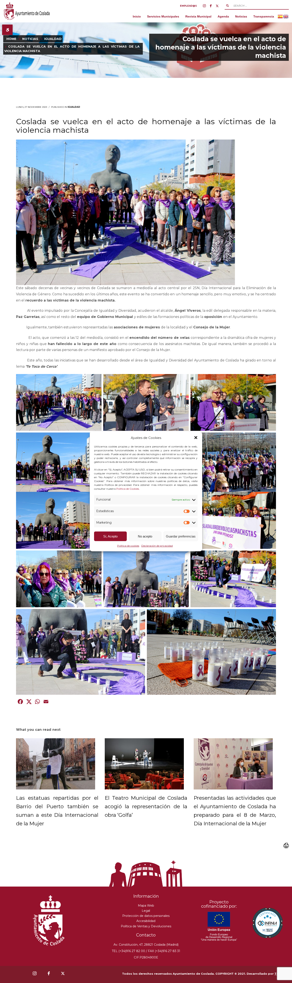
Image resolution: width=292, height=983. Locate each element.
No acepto (145, 536)
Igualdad (74, 107)
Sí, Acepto (110, 536)
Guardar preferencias (181, 536)
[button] (196, 437)
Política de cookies (128, 545)
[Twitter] (217, 6)
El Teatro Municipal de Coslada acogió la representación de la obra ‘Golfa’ (146, 806)
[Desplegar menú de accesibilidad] (7, 30)
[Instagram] (204, 6)
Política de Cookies (127, 488)
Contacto (146, 935)
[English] (286, 16)
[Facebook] (211, 6)
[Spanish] (280, 16)
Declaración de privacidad (157, 545)
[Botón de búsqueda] (227, 5)
